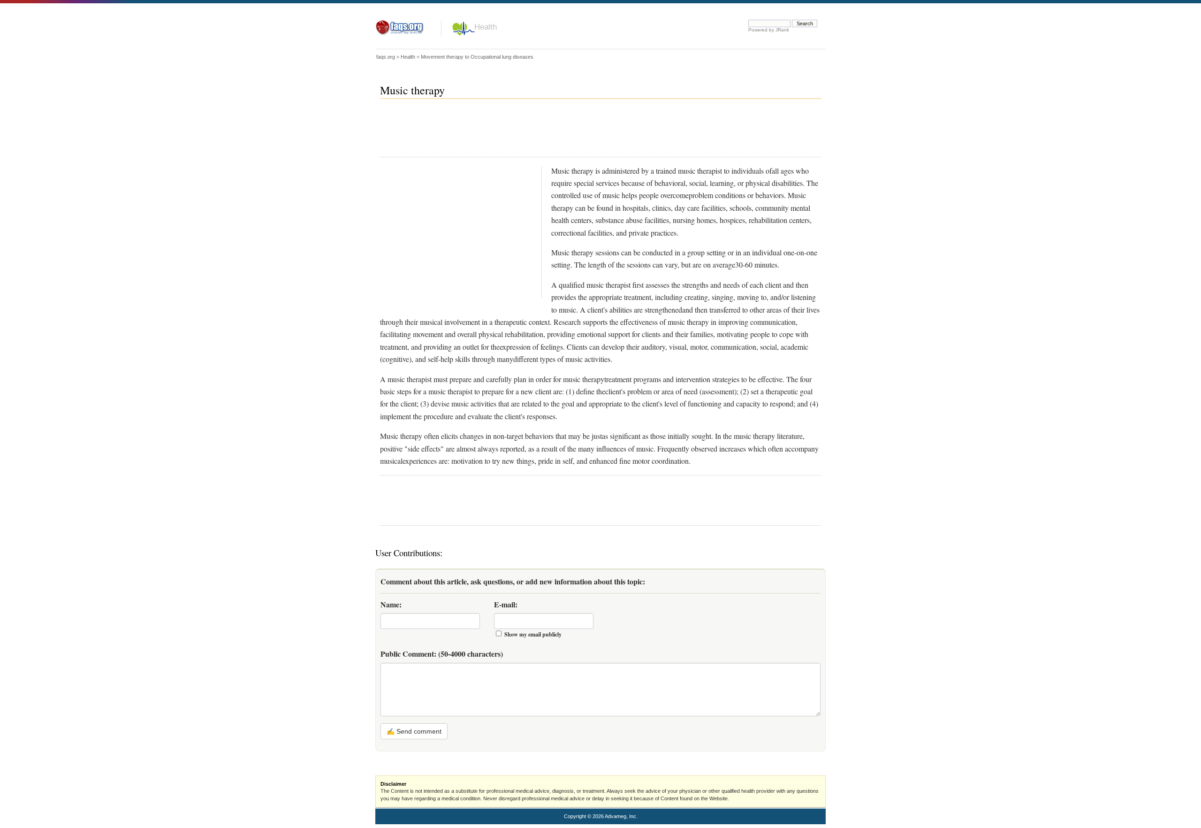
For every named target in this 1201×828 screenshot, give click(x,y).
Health (485, 26)
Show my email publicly (533, 634)
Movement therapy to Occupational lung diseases (477, 57)
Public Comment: (441, 653)
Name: (391, 604)
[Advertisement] (551, 132)
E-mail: (505, 604)
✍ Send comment (414, 731)
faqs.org (385, 57)
